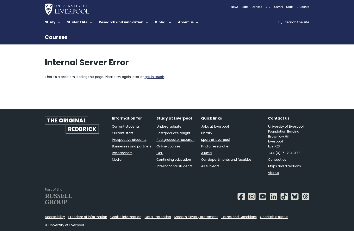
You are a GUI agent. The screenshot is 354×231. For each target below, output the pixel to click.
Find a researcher (215, 146)
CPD (159, 153)
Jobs (245, 7)
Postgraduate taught (173, 133)
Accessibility (55, 216)
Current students (126, 126)
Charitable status (274, 216)
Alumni (278, 7)
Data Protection (158, 216)
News (234, 7)
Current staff (122, 133)
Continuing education (173, 159)
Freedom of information (87, 216)
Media (117, 159)
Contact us (277, 159)
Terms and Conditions (239, 216)
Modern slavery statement (196, 216)
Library (206, 133)
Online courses (168, 146)
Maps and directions (284, 166)
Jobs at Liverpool (215, 126)
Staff (289, 7)
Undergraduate (168, 126)
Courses (56, 37)
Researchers (122, 153)
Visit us (273, 172)
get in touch (154, 76)
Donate (257, 7)
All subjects (210, 166)
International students (174, 166)
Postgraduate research (175, 139)
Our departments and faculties (226, 159)
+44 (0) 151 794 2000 (285, 153)
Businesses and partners (131, 146)
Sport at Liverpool (215, 139)
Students (303, 7)
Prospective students (129, 139)
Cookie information (125, 216)
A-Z (268, 7)
